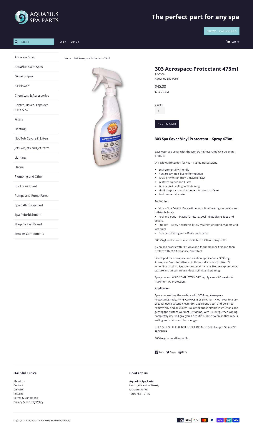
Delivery (19, 389)
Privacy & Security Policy (28, 402)
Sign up (75, 41)
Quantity (159, 104)
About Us (19, 381)
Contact (18, 385)
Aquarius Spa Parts (40, 420)
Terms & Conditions (26, 398)
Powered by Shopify (61, 420)
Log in (63, 41)
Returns (18, 393)
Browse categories (222, 31)
